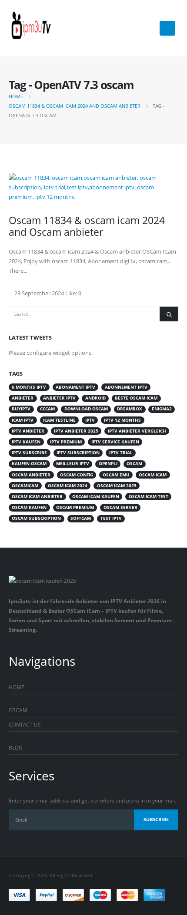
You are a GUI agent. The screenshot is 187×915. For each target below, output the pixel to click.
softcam (80, 518)
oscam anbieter (31, 475)
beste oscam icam (136, 398)
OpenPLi (108, 463)
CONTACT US (25, 724)
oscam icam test (148, 496)
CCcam (47, 409)
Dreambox (129, 409)
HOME (16, 687)
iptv (90, 420)
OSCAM (18, 710)
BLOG (16, 747)
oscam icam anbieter (37, 496)
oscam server (120, 507)
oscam (134, 463)
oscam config (76, 475)
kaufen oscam (29, 463)
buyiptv (21, 409)
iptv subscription (78, 453)
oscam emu (116, 475)
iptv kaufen (26, 442)
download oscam (86, 409)
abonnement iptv (126, 387)
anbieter (22, 398)
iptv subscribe (29, 453)
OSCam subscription (36, 518)
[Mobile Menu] (167, 28)
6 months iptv (29, 387)
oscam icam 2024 (67, 486)
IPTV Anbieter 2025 (76, 431)
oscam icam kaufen (95, 496)
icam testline (59, 420)
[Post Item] (93, 187)
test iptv (111, 518)
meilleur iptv (72, 463)
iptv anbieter (28, 431)
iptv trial (121, 453)
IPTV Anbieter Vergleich (137, 431)
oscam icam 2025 (117, 486)
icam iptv (22, 420)
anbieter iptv (59, 398)
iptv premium (66, 442)
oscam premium (75, 507)
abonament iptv (75, 387)
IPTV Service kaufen (115, 442)
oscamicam (25, 486)
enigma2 (162, 409)
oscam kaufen (29, 507)
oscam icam (153, 475)
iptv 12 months (122, 420)
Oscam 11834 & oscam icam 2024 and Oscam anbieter (87, 226)
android (95, 398)
